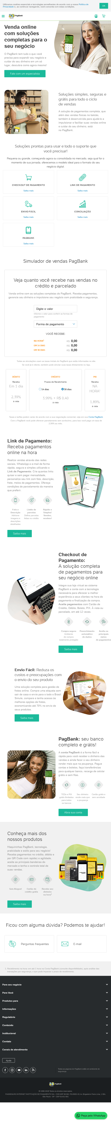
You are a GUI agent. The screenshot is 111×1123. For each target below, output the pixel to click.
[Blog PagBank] (33, 1070)
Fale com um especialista (25, 73)
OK (103, 5)
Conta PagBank (95, 417)
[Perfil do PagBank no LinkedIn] (26, 1070)
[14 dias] (40, 389)
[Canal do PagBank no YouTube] (19, 1070)
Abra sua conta (73, 812)
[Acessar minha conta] (95, 16)
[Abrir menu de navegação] (3, 16)
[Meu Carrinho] (104, 16)
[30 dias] (62, 389)
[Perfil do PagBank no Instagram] (12, 1070)
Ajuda (8, 1060)
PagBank (50, 16)
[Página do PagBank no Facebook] (5, 1070)
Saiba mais (28, 190)
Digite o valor (44, 308)
